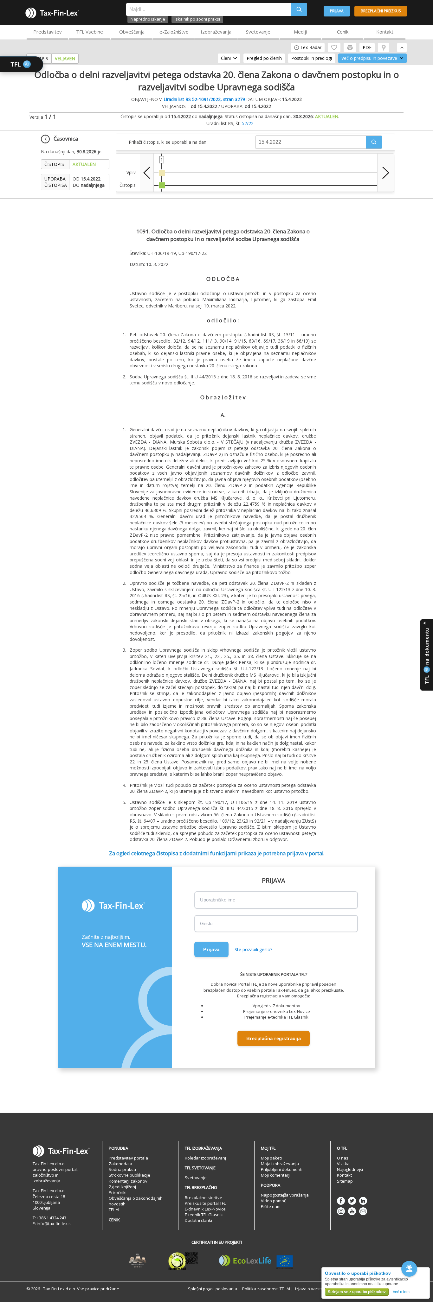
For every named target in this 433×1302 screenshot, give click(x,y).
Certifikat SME (183, 1260)
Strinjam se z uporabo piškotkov (357, 1292)
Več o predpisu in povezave (369, 58)
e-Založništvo (174, 31)
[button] (374, 142)
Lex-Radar (311, 47)
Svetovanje (258, 31)
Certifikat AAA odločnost (137, 1260)
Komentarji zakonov (128, 1181)
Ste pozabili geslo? (253, 949)
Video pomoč (273, 1201)
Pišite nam (271, 1206)
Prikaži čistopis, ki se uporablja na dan (167, 142)
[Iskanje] (299, 9)
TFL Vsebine (89, 31)
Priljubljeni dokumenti (281, 1169)
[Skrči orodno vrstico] (402, 47)
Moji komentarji (275, 1175)
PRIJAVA (337, 11)
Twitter (352, 1201)
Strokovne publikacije (129, 1175)
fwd (386, 173)
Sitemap (345, 1181)
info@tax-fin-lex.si (54, 1223)
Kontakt (384, 31)
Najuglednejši (350, 1169)
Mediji (300, 31)
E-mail (363, 1211)
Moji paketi (271, 1158)
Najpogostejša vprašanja (285, 1195)
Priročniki (117, 1192)
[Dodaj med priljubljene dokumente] (334, 47)
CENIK (114, 1220)
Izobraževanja (216, 31)
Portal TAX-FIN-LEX (52, 13)
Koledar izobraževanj (205, 1158)
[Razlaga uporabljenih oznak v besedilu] (383, 47)
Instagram (341, 1211)
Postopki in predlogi (311, 58)
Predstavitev (47, 31)
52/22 (248, 123)
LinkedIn (363, 1201)
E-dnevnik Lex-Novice (205, 1209)
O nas (342, 1158)
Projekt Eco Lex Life (256, 1260)
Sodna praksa (122, 1169)
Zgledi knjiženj (122, 1187)
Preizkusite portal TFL (205, 1203)
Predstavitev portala (128, 1158)
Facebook (341, 1201)
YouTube (352, 1211)
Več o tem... (402, 1292)
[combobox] (208, 9)
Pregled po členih (264, 58)
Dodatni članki (198, 1220)
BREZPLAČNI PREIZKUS (381, 11)
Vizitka (343, 1163)
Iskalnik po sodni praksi (197, 19)
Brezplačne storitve (203, 1197)
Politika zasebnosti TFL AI (266, 1289)
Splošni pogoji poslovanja (212, 1289)
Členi (226, 58)
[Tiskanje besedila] (350, 47)
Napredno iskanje (148, 19)
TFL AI (114, 1209)
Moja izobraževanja (280, 1163)
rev (146, 173)
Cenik (342, 31)
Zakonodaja (120, 1163)
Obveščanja (132, 31)
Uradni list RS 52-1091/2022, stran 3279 (204, 99)
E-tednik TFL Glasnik (204, 1214)
